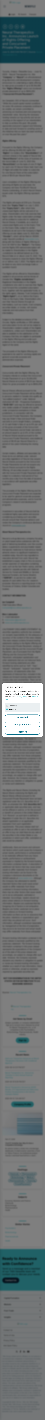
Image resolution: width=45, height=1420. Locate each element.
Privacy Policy (21, 697)
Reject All (22, 732)
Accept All (22, 717)
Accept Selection (22, 724)
